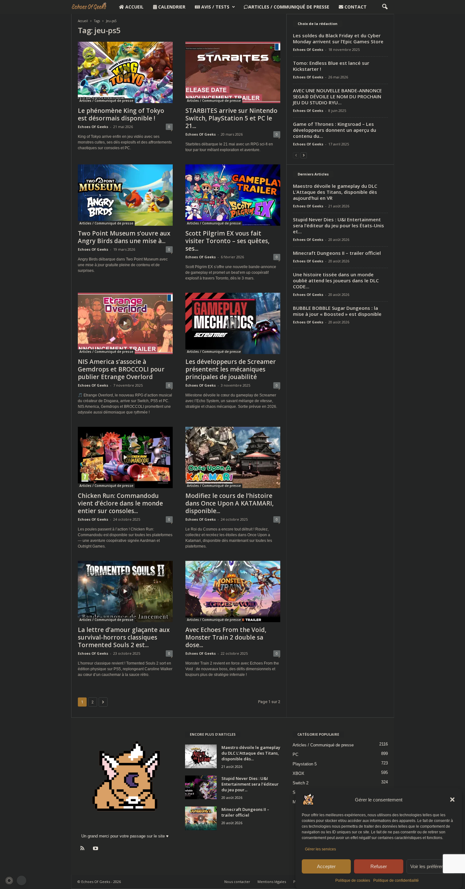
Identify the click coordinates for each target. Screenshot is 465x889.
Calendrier (171, 7)
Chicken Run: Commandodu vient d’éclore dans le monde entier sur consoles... (120, 503)
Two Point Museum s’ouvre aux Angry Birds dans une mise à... (124, 237)
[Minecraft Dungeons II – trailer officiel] (201, 818)
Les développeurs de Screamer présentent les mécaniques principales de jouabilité (230, 369)
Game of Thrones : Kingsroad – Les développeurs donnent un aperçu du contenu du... (334, 130)
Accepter (326, 866)
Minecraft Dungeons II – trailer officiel (337, 253)
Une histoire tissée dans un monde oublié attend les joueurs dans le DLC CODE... (336, 280)
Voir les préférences (430, 866)
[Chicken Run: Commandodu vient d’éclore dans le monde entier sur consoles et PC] (125, 457)
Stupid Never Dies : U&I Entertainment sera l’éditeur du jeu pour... (250, 784)
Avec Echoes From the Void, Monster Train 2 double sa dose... (225, 637)
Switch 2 (300, 783)
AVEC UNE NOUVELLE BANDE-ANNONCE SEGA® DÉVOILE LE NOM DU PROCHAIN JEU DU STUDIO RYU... (337, 96)
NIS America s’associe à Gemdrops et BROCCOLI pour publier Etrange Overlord (121, 369)
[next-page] (304, 155)
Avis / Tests (214, 7)
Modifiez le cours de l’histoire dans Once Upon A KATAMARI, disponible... (229, 503)
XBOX (298, 773)
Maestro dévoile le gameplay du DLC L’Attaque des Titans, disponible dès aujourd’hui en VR (335, 192)
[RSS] (84, 849)
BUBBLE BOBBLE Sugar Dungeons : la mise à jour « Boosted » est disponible (337, 311)
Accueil (134, 7)
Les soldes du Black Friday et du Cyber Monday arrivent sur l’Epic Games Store (338, 38)
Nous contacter (237, 881)
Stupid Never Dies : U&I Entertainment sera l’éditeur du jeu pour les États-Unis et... (338, 225)
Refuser (378, 866)
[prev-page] (296, 155)
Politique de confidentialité (396, 880)
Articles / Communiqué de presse (288, 7)
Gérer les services (320, 849)
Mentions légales (271, 881)
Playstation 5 (305, 764)
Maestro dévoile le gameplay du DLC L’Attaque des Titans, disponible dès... (250, 753)
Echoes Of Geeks (93, 126)
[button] (452, 799)
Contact (355, 7)
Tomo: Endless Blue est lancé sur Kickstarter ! (331, 66)
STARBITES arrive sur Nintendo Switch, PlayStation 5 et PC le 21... (231, 118)
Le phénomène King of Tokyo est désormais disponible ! (121, 114)
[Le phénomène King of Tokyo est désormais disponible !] (125, 72)
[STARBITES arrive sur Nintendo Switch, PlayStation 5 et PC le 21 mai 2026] (232, 72)
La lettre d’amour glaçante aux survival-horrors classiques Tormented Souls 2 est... (124, 637)
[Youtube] (96, 849)
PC (295, 754)
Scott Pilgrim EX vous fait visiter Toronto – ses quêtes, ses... (227, 241)
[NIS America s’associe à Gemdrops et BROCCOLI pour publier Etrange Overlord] (125, 323)
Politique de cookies (352, 880)
